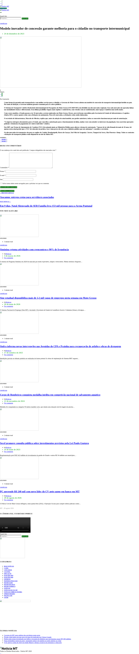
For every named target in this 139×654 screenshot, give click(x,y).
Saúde (6, 597)
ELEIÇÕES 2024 (8, 575)
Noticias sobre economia (13, 592)
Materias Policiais (11, 581)
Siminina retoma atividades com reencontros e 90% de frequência (34, 249)
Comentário (4, 167)
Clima (6, 568)
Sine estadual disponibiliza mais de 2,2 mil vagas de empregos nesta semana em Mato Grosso (48, 298)
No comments (8, 258)
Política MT (8, 595)
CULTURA (7, 572)
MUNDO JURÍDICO (9, 586)
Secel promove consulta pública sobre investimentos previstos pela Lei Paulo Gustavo (44, 443)
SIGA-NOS (3, 8)
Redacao (8, 254)
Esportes (7, 579)
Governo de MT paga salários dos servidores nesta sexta (22, 635)
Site (1, 179)
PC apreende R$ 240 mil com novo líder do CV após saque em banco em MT (40, 491)
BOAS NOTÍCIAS (9, 566)
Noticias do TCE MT (11, 590)
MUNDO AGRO (8, 583)
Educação (7, 573)
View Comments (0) (7, 191)
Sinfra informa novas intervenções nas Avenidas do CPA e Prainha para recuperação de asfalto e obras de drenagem (60, 346)
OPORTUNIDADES (9, 594)
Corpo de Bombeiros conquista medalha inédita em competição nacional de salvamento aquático (50, 394)
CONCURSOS (8, 570)
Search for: (3, 16)
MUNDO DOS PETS (9, 584)
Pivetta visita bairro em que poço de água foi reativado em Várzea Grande (27, 637)
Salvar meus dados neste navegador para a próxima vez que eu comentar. (25, 183)
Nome (2, 171)
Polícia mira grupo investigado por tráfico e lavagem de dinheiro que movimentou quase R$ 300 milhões (37, 639)
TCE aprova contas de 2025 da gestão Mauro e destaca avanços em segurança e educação (33, 642)
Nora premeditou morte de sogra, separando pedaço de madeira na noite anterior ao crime (32, 641)
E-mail (2, 175)
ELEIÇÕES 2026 (8, 577)
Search (25, 18)
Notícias (7, 588)
